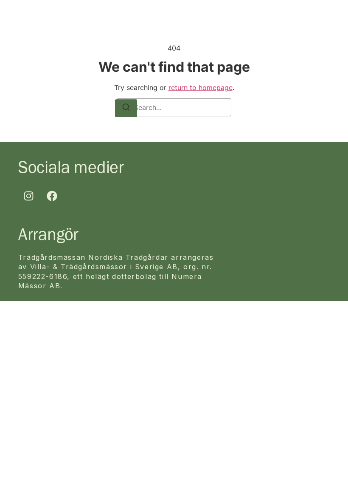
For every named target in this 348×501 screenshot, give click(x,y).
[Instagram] (28, 196)
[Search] (126, 108)
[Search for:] (174, 107)
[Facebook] (52, 196)
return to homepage (200, 87)
